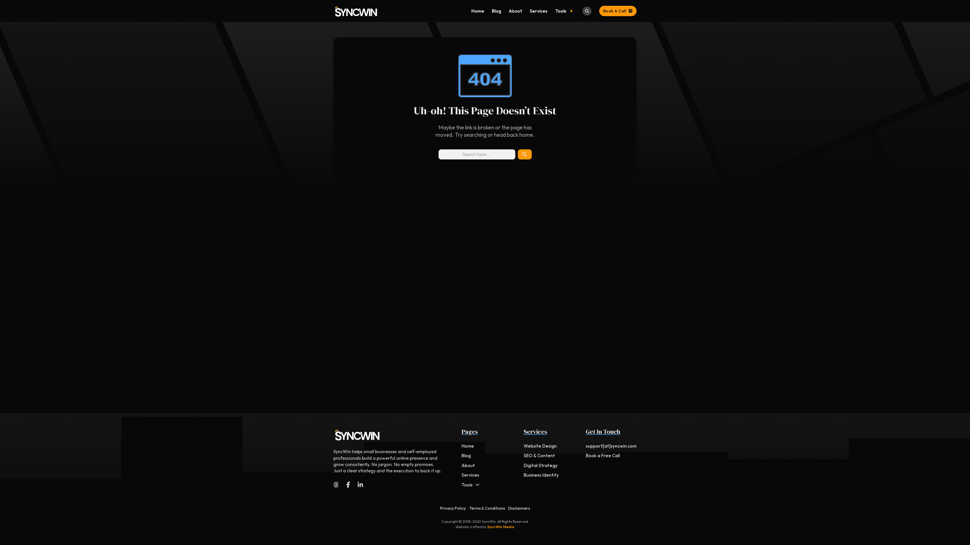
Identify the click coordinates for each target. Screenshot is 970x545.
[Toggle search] (587, 11)
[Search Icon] (524, 154)
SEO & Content (539, 455)
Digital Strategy (540, 465)
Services (538, 11)
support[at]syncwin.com (611, 446)
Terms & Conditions (487, 508)
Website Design (540, 446)
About (515, 11)
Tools (560, 11)
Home (477, 11)
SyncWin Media (500, 527)
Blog (496, 11)
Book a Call (614, 10)
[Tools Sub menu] (572, 11)
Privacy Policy (453, 508)
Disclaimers (519, 508)
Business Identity (541, 475)
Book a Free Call (603, 455)
